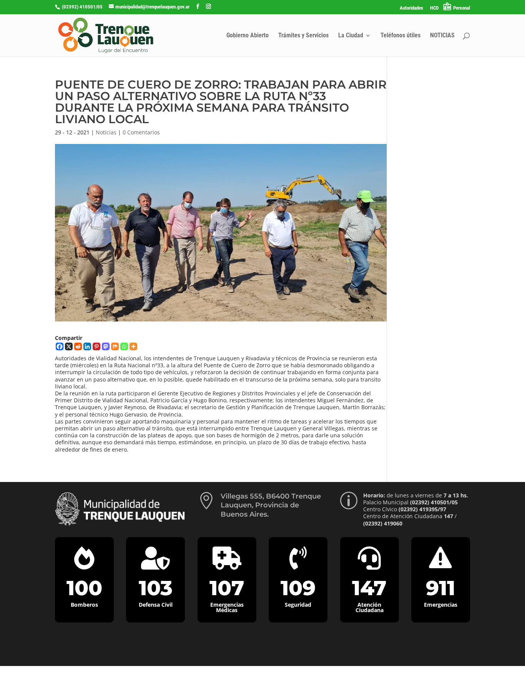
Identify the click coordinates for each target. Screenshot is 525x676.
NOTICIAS (442, 36)
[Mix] (115, 346)
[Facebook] (59, 346)
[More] (133, 346)
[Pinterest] (96, 346)
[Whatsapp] (124, 346)
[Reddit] (78, 346)
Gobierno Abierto (247, 36)
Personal (461, 8)
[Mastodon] (106, 346)
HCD (434, 8)
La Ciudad (350, 36)
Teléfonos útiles (400, 36)
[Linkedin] (87, 346)
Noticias (106, 132)
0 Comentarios (141, 132)
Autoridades (411, 8)
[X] (69, 346)
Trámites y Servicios (303, 36)
